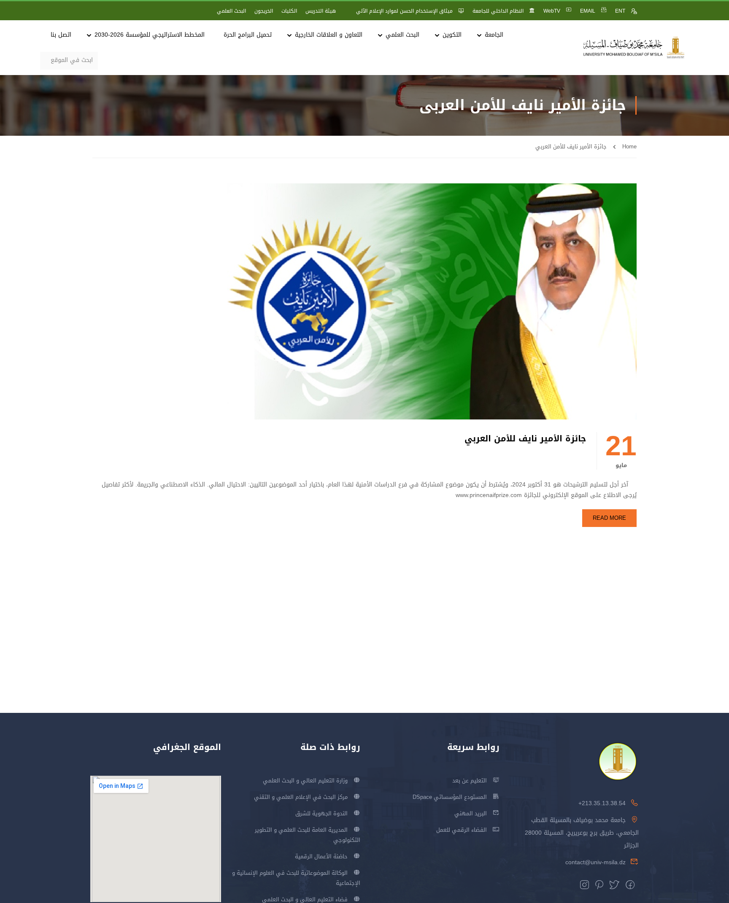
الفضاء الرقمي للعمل (461, 830)
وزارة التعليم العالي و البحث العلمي (305, 780)
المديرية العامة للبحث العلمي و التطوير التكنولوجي (307, 835)
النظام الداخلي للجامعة (498, 11)
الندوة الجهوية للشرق (321, 813)
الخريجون (263, 11)
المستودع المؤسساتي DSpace (450, 797)
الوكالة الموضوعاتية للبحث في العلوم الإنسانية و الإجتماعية (296, 878)
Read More (609, 518)
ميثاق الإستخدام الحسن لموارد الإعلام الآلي (404, 11)
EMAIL (587, 11)
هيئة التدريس (320, 11)
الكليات (289, 11)
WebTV (551, 11)
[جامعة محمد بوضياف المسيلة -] (634, 48)
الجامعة (494, 34)
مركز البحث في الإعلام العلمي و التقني (301, 797)
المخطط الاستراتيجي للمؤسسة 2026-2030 (149, 34)
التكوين (452, 34)
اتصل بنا (61, 34)
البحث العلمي (231, 11)
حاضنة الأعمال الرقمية (321, 856)
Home (629, 146)
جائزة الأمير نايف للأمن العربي (525, 438)
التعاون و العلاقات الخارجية (328, 34)
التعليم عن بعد (469, 780)
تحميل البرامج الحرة (248, 34)
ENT (620, 11)
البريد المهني (470, 813)
